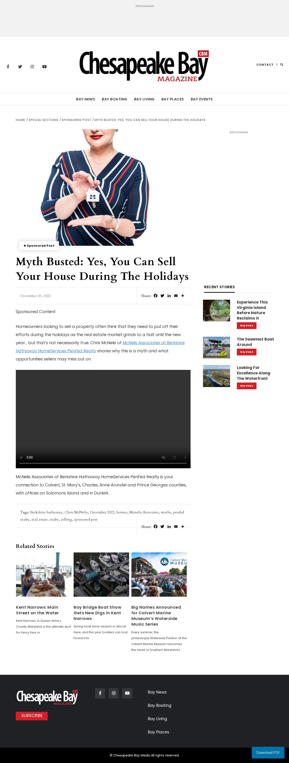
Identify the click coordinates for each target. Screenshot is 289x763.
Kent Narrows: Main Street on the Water (37, 610)
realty (54, 519)
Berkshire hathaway (46, 512)
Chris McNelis (76, 512)
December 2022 (102, 512)
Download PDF (268, 753)
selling (66, 519)
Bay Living (144, 99)
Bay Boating (114, 99)
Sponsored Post (40, 246)
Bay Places (172, 99)
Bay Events (202, 99)
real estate (40, 519)
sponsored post (86, 519)
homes (122, 512)
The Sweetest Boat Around (255, 341)
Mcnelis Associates (144, 512)
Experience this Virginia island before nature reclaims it (252, 310)
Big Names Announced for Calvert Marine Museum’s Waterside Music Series (156, 615)
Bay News (85, 99)
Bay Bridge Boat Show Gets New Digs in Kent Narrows (97, 612)
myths (166, 512)
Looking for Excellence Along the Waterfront (253, 373)
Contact (265, 65)
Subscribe (32, 715)
